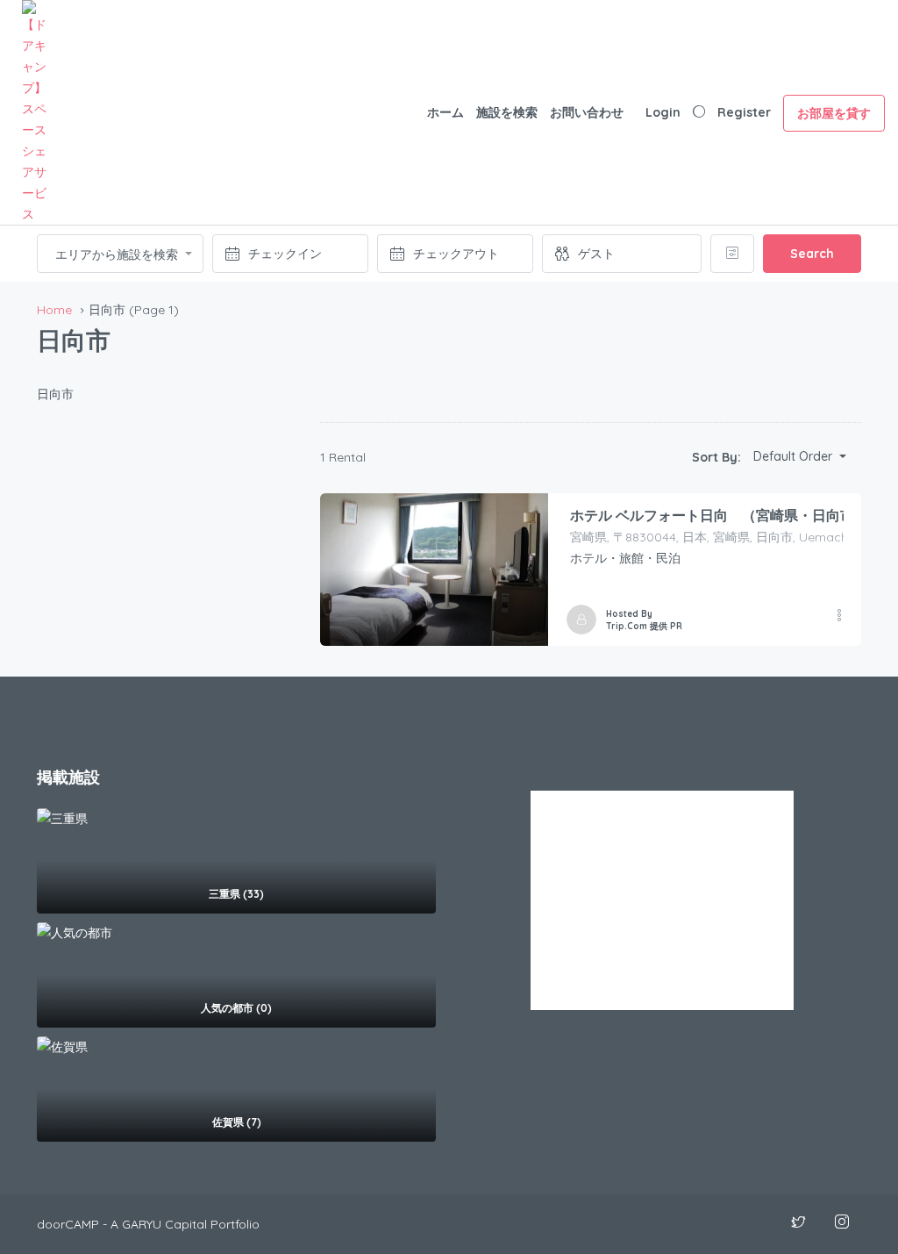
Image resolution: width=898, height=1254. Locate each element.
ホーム (445, 112)
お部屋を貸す (834, 113)
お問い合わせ (587, 112)
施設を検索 (507, 112)
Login (663, 112)
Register (744, 112)
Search (812, 254)
